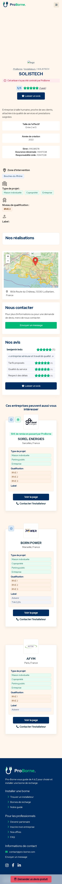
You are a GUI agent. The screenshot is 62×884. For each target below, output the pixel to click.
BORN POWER (31, 543)
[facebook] (13, 864)
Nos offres (15, 832)
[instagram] (7, 864)
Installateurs (29, 69)
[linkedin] (20, 864)
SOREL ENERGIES (31, 439)
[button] (35, 261)
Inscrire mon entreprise (22, 827)
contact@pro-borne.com (22, 851)
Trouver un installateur (22, 797)
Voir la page (31, 497)
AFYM (31, 659)
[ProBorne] (14, 6)
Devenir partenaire (20, 821)
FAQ (12, 837)
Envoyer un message (16, 857)
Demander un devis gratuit (32, 879)
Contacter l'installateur (32, 503)
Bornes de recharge (20, 802)
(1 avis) (42, 88)
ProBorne (17, 69)
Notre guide (16, 807)
